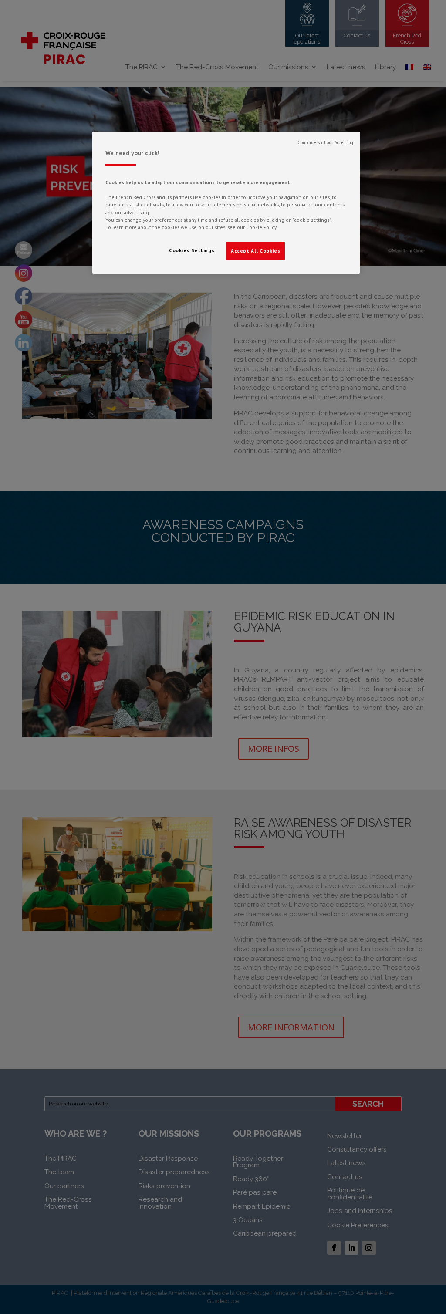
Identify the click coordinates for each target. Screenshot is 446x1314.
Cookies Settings (191, 250)
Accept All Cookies (255, 250)
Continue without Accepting (325, 142)
